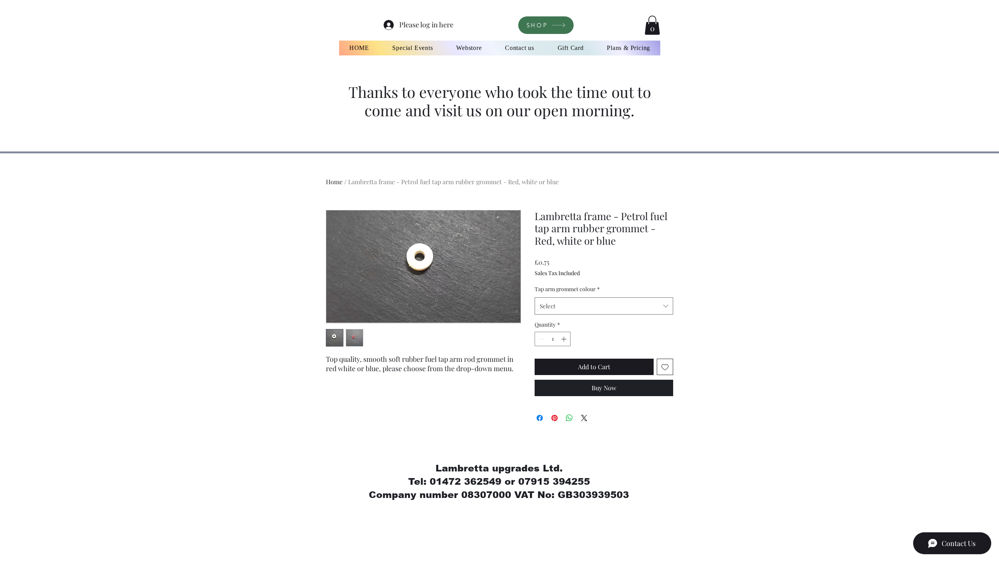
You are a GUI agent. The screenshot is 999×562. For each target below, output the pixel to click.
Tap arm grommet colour (567, 289)
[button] (652, 25)
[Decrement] (541, 339)
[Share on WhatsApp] (569, 418)
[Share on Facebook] (539, 418)
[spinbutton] (553, 339)
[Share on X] (584, 418)
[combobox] (604, 306)
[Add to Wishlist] (665, 367)
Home (334, 182)
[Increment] (564, 339)
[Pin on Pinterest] (554, 418)
